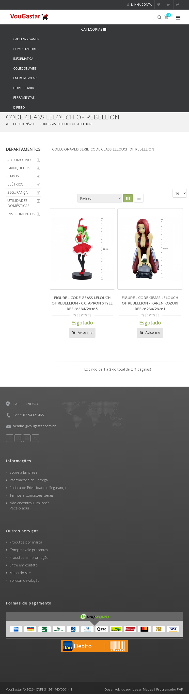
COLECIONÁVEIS (25, 68)
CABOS (13, 176)
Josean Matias (142, 689)
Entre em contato (24, 565)
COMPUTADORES (26, 49)
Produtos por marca (26, 542)
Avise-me (85, 332)
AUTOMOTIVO (19, 159)
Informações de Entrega (29, 480)
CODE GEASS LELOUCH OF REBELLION (66, 124)
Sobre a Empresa (23, 472)
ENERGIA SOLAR (25, 78)
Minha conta (141, 4)
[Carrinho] (168, 4)
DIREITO (19, 107)
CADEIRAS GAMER (26, 39)
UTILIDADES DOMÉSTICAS (18, 203)
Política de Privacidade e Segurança (38, 487)
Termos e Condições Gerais (32, 495)
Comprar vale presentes (29, 549)
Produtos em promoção (29, 557)
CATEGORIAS (92, 29)
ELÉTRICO (15, 184)
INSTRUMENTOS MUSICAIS (21, 216)
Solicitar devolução (25, 580)
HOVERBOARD (23, 88)
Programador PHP (169, 689)
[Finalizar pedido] (178, 4)
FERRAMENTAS (24, 97)
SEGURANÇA (17, 192)
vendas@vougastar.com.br (34, 426)
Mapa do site (20, 572)
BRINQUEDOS (18, 168)
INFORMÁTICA (23, 58)
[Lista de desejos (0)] (159, 4)
